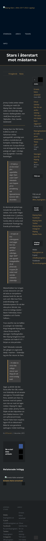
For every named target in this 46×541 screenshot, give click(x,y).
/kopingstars (7, 534)
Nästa (21, 74)
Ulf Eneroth (8, 433)
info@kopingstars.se (10, 523)
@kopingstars (8, 540)
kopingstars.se (38, 252)
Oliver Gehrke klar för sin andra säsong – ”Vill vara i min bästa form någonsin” (38, 113)
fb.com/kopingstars (10, 529)
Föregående (13, 74)
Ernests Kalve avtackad (13, 481)
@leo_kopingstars (39, 200)
